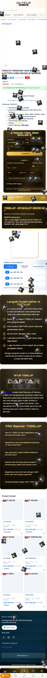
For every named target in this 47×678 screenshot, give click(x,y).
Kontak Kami (6, 651)
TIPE (27, 139)
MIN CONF (10, 146)
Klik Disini (25, 125)
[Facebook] (3, 638)
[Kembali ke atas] (42, 663)
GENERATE (24, 154)
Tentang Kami (7, 647)
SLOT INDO (31, 19)
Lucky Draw (10, 266)
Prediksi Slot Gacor (38, 266)
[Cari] (4, 10)
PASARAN (10, 139)
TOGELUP (6, 15)
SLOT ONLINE (32, 15)
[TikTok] (14, 638)
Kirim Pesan (11, 628)
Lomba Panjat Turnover (24, 267)
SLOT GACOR (18, 15)
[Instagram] (8, 638)
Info (43, 198)
